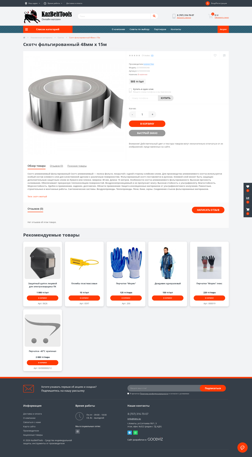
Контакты (176, 29)
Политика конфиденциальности (154, 393)
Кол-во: (132, 108)
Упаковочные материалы (41, 37)
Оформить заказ (222, 17)
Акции (223, 29)
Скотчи (61, 37)
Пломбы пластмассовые (84, 283)
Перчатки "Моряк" (126, 283)
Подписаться (213, 388)
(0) (152, 55)
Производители (31, 430)
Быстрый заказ (144, 133)
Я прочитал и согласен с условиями (159, 393)
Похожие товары (77, 166)
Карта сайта (29, 426)
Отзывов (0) (56, 166)
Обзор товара (37, 166)
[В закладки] (39, 244)
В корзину (144, 123)
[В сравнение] (45, 244)
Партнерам (160, 29)
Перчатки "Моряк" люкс (209, 283)
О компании (118, 29)
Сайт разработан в (137, 439)
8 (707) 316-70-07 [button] (138, 414)
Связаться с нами (32, 422)
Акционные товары (33, 435)
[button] (32, 3)
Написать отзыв (208, 210)
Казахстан (149, 64)
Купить (166, 98)
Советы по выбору (140, 29)
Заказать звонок (184, 17)
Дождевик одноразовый (168, 283)
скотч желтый (40, 196)
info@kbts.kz (134, 418)
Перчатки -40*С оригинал (42, 351)
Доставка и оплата (74, 3)
